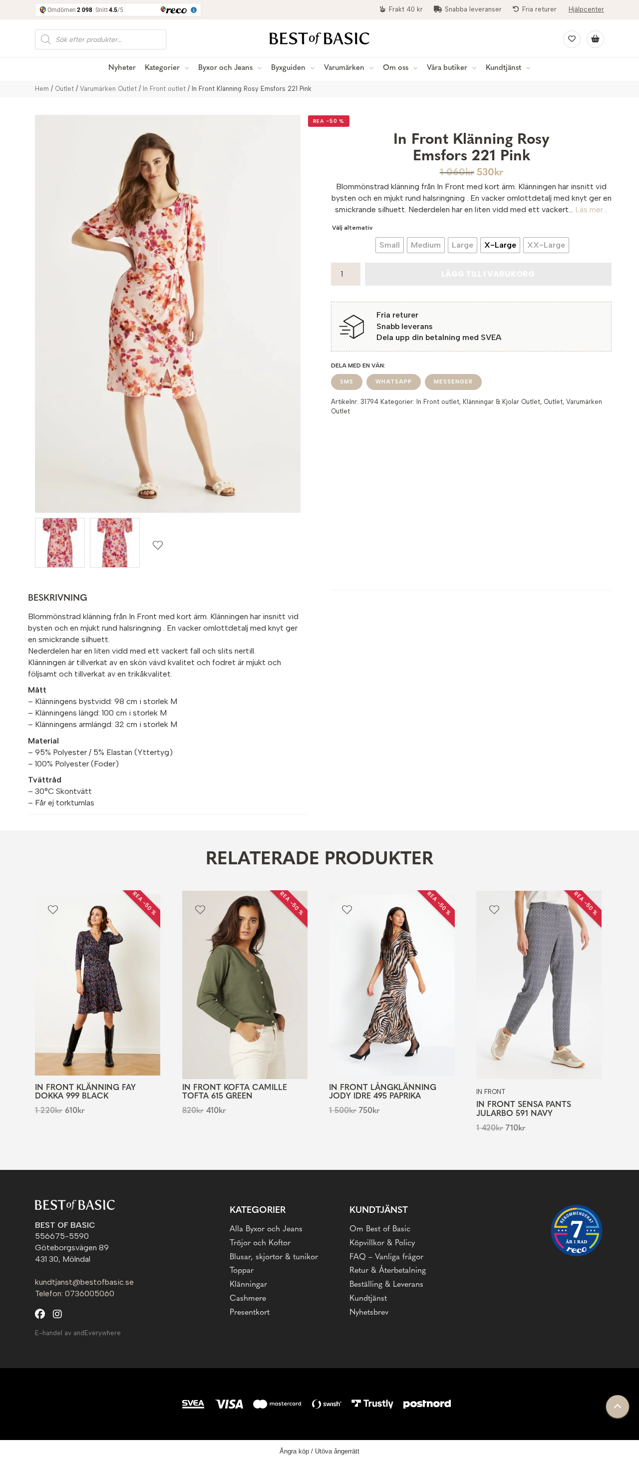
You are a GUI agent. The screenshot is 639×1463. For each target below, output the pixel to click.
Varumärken (344, 68)
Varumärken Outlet (108, 88)
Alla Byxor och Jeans (266, 1229)
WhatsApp (393, 381)
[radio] (389, 245)
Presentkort (250, 1313)
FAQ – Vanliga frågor (386, 1257)
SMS (346, 381)
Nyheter (122, 68)
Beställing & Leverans (386, 1285)
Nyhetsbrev (368, 1313)
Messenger (453, 381)
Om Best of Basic (379, 1229)
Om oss (395, 68)
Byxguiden (288, 68)
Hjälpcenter (586, 9)
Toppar (242, 1271)
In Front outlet (164, 88)
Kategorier (162, 68)
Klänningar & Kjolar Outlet (501, 401)
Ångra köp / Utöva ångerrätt (319, 1451)
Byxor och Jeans (225, 68)
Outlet (64, 88)
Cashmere (248, 1299)
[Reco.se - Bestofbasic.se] (576, 1230)
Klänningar (248, 1285)
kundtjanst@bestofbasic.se (84, 1282)
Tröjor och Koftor (260, 1243)
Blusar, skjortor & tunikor (274, 1257)
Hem (42, 88)
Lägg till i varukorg (488, 274)
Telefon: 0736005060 (74, 1293)
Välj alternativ (352, 227)
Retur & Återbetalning (387, 1271)
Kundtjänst (503, 68)
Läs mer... (591, 209)
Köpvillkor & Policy (382, 1243)
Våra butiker (447, 68)
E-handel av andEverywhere (78, 1333)
